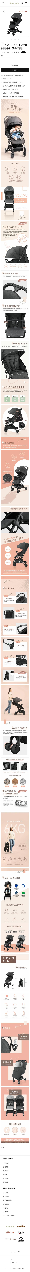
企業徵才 (5, 1212)
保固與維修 (6, 1196)
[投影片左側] (11, 40)
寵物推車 (5, 1178)
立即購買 (15, 70)
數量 (2, 56)
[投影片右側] (18, 40)
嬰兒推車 (5, 1163)
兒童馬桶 (5, 1167)
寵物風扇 (5, 1170)
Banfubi (10, 1269)
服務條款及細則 (7, 1200)
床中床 (5, 1174)
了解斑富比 (6, 1193)
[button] (3, 3)
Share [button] (4, 1147)
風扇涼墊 (5, 1182)
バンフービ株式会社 (8, 1215)
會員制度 (5, 1208)
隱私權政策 (6, 1204)
